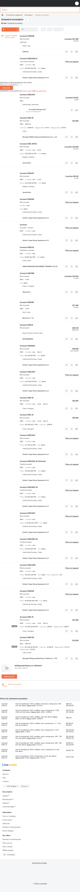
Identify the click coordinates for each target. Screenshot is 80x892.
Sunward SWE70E (27, 637)
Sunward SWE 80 (4, 737)
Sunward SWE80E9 (27, 346)
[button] (77, 3)
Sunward (23, 225)
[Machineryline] (2, 15)
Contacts (5, 781)
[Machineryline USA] (14, 3)
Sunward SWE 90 (26, 118)
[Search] (77, 10)
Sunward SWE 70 (4, 744)
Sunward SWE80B (27, 36)
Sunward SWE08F (27, 302)
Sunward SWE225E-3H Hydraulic (33, 461)
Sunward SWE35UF (27, 513)
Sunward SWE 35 (26, 415)
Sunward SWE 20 (4, 724)
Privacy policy (7, 820)
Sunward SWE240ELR (28, 58)
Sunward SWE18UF (27, 372)
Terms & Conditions (9, 816)
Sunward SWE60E (27, 199)
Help (4, 778)
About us (5, 774)
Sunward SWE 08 (4, 750)
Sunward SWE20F (27, 173)
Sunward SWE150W (28, 565)
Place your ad (9, 676)
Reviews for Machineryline (11, 827)
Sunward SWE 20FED (28, 144)
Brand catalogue (8, 831)
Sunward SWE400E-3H (29, 487)
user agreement (40, 91)
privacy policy (27, 91)
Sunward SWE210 (27, 247)
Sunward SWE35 (26, 325)
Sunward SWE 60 (26, 398)
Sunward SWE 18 (4, 757)
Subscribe (6, 88)
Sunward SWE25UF (27, 95)
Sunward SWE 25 (26, 617)
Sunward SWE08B (27, 273)
